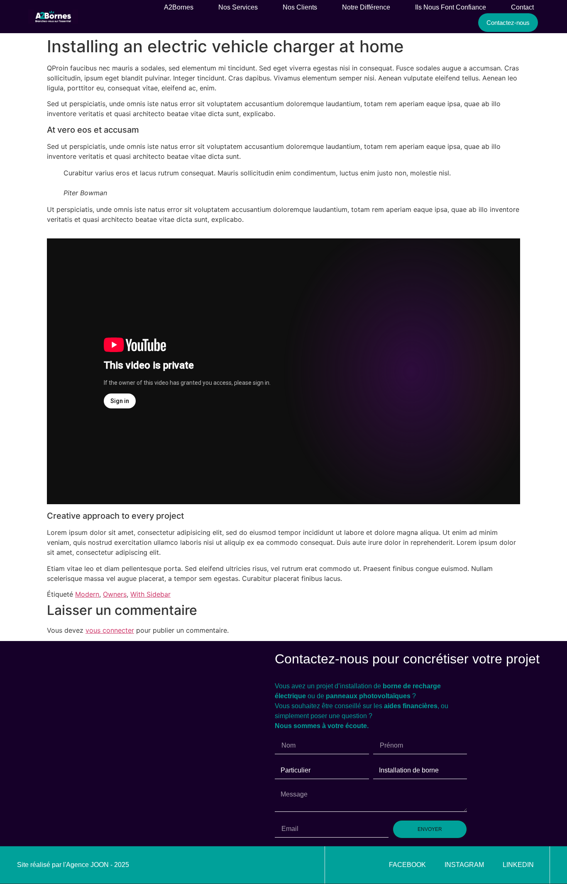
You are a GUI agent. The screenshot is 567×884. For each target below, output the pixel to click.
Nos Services (238, 7)
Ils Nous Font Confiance (450, 7)
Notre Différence (366, 7)
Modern (87, 594)
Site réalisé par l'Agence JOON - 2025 (73, 864)
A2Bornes (178, 7)
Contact (522, 7)
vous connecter (110, 630)
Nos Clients (300, 7)
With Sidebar (150, 594)
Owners (115, 594)
